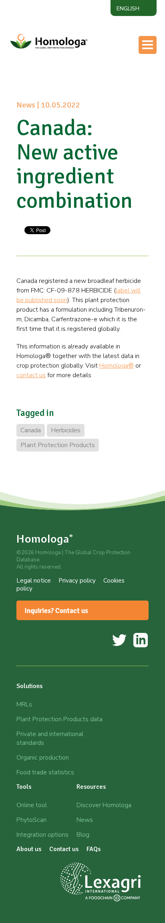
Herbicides (65, 430)
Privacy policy (77, 581)
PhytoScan (31, 820)
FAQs (94, 849)
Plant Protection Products (57, 445)
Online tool (31, 805)
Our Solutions (66, 61)
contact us (31, 375)
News (84, 820)
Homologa (44, 539)
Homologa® (116, 365)
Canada (30, 430)
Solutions (29, 686)
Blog (82, 834)
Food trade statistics (45, 772)
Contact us (61, 124)
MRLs (24, 704)
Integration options (42, 834)
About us (59, 108)
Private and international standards (49, 738)
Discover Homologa (103, 805)
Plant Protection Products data (59, 719)
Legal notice (33, 581)
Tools (53, 76)
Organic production (42, 757)
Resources (60, 92)
